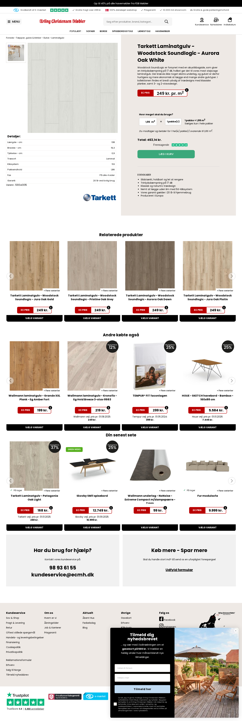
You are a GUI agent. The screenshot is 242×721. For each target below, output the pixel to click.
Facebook (169, 620)
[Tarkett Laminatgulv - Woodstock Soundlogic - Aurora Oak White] (73, 91)
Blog (85, 627)
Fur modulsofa (207, 496)
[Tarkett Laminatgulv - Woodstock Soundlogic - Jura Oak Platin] (208, 266)
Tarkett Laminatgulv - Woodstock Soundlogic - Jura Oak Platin (207, 297)
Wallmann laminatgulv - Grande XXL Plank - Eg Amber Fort (34, 397)
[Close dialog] (235, 630)
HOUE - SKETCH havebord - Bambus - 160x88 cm (207, 397)
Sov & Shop (12, 618)
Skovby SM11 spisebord (92, 496)
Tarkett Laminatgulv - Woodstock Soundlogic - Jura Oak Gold (34, 297)
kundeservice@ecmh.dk (62, 574)
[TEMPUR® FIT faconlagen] (150, 366)
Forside (10, 37)
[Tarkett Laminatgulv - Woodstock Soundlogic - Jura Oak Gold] (34, 266)
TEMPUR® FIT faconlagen (150, 396)
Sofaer (90, 31)
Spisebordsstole (122, 31)
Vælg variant (34, 318)
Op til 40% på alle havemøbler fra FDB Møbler (121, 3)
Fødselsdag (89, 622)
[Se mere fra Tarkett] (99, 197)
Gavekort (126, 618)
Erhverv (10, 665)
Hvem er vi (50, 618)
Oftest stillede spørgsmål (20, 632)
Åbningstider (51, 622)
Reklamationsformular (19, 660)
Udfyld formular (179, 570)
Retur (9, 627)
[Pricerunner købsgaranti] (64, 696)
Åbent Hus (88, 618)
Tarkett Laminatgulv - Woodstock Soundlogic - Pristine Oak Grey (92, 297)
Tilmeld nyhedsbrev (17, 674)
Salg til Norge (13, 670)
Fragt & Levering (15, 622)
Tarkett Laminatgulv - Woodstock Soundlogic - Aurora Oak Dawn (150, 297)
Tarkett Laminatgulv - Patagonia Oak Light (34, 497)
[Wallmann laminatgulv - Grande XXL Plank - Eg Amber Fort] (34, 366)
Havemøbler (162, 31)
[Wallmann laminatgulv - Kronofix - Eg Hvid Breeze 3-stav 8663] (92, 366)
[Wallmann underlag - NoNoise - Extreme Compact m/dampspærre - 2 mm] (150, 466)
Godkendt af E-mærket (33, 10)
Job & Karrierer (52, 627)
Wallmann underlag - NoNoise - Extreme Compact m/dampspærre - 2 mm (150, 499)
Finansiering (13, 642)
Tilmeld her (142, 689)
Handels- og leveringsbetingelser (25, 637)
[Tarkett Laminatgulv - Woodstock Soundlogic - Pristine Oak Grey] (92, 266)
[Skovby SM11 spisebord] (92, 466)
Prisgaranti (50, 632)
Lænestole (144, 31)
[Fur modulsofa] (208, 466)
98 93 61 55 (62, 567)
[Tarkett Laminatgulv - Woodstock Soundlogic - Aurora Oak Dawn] (150, 266)
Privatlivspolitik (14, 652)
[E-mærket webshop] (96, 696)
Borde (103, 31)
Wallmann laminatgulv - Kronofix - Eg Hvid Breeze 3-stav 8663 (92, 397)
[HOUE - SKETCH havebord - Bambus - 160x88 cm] (208, 366)
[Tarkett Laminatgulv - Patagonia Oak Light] (34, 466)
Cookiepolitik (13, 647)
